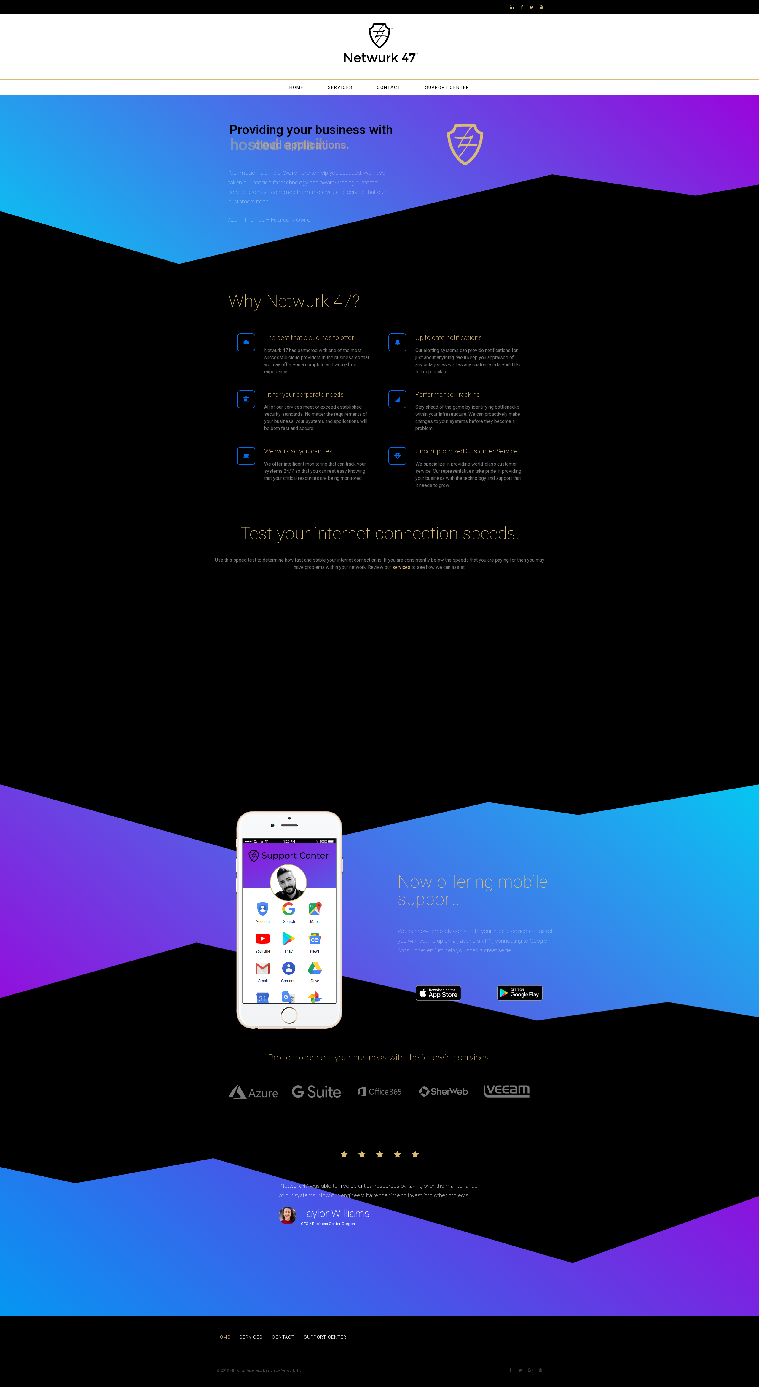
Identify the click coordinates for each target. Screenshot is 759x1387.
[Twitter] (531, 7)
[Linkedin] (512, 7)
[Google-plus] (530, 1370)
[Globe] (541, 7)
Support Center (447, 87)
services (401, 567)
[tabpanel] (246, 1091)
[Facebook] (522, 7)
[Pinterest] (540, 1370)
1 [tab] (379, 1111)
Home (296, 87)
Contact (389, 87)
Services (340, 87)
